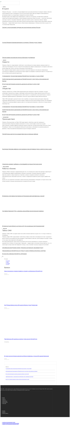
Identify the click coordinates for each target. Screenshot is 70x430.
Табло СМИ (5, 228)
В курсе (4, 6)
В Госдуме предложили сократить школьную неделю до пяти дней (20, 84)
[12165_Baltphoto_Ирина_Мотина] (10, 208)
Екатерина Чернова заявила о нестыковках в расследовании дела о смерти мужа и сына (27, 149)
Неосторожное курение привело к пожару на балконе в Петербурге (23, 271)
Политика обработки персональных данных (10, 423)
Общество (5, 86)
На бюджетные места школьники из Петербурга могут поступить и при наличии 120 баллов (21, 371)
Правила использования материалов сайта (10, 424)
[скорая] (10, 146)
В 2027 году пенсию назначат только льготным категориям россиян (17, 379)
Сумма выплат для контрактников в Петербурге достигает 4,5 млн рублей (23, 76)
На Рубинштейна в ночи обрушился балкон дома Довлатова (20, 305)
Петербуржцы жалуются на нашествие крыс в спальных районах (20, 134)
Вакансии (3, 412)
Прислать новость (5, 413)
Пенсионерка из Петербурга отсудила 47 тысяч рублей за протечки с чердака (24, 250)
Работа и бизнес (6, 166)
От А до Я (7, 264)
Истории (5, 307)
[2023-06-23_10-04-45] (17, 302)
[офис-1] (10, 223)
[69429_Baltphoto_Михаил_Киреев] (10, 193)
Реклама (3, 410)
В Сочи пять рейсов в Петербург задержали (14, 253)
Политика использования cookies (8, 422)
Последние (8, 260)
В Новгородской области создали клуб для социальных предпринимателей (23, 226)
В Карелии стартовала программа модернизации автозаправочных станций (23, 196)
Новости (5, 358)
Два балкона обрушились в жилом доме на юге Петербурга (20, 339)
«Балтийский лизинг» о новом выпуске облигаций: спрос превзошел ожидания (19, 376)
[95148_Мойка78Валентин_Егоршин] (10, 161)
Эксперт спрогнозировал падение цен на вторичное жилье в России (21, 27)
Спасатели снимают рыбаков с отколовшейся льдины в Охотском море (22, 164)
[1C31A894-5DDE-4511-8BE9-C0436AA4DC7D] (12, 353)
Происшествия (5, 117)
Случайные (8, 263)
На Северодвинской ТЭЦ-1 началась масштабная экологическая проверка (23, 211)
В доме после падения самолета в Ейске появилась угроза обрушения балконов (26, 356)
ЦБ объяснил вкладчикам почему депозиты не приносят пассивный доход (22, 247)
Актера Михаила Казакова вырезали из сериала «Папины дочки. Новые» (22, 42)
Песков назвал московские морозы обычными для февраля (18, 57)
